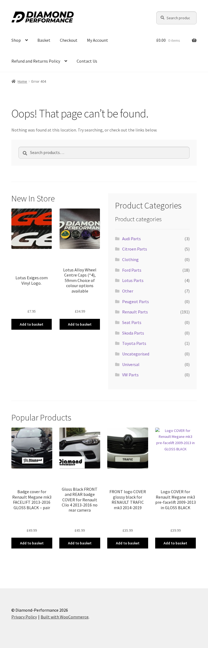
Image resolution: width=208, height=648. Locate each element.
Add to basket (31, 324)
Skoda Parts (133, 333)
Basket (43, 40)
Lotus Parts (133, 280)
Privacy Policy (24, 617)
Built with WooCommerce (65, 617)
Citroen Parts (134, 249)
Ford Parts (131, 270)
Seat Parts (131, 322)
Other (127, 291)
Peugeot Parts (135, 301)
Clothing (130, 259)
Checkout (68, 40)
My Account (97, 40)
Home (22, 81)
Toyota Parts (134, 343)
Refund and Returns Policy (35, 61)
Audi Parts (131, 238)
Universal (130, 364)
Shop (16, 40)
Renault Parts (135, 312)
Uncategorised (135, 354)
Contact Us (87, 61)
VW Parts (130, 374)
